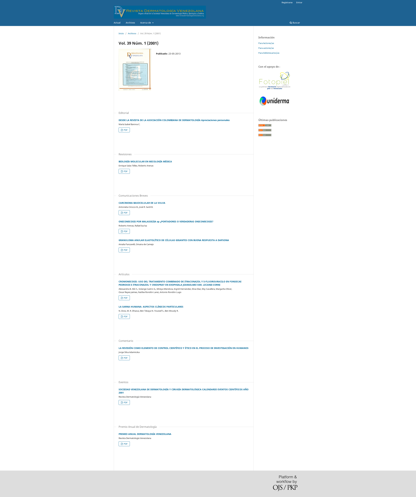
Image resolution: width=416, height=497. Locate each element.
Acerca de (146, 22)
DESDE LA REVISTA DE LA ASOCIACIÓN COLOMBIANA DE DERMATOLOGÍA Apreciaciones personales (174, 120)
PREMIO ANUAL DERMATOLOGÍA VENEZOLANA (145, 434)
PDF (125, 129)
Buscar (296, 22)
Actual (117, 22)
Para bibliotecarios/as (268, 52)
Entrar (299, 2)
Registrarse (287, 2)
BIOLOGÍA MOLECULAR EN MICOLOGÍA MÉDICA (145, 161)
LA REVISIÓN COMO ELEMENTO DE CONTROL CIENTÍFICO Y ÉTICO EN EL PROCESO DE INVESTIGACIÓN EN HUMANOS (183, 348)
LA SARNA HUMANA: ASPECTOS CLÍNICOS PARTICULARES (151, 306)
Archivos (130, 22)
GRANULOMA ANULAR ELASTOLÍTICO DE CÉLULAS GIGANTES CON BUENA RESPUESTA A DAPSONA (174, 240)
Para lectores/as (266, 43)
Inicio (121, 33)
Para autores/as (266, 48)
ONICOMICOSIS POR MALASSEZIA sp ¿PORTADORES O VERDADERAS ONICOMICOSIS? (166, 221)
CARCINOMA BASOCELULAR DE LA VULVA (142, 202)
